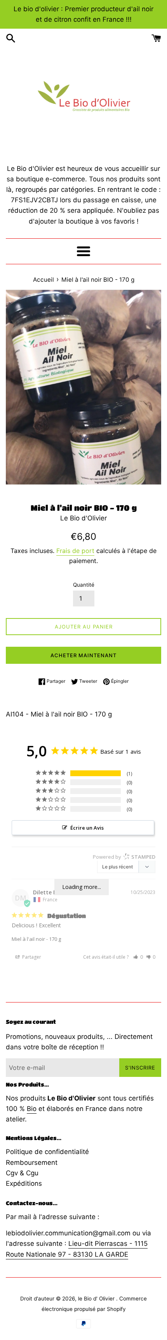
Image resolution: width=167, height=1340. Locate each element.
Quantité (83, 585)
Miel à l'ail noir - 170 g (36, 938)
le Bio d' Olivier (97, 1298)
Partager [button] (31, 957)
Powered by (124, 856)
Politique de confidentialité (47, 1152)
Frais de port (75, 551)
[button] (138, 957)
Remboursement (31, 1162)
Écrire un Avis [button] (87, 827)
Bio (32, 1109)
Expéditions (24, 1183)
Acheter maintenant (83, 655)
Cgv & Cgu (22, 1173)
